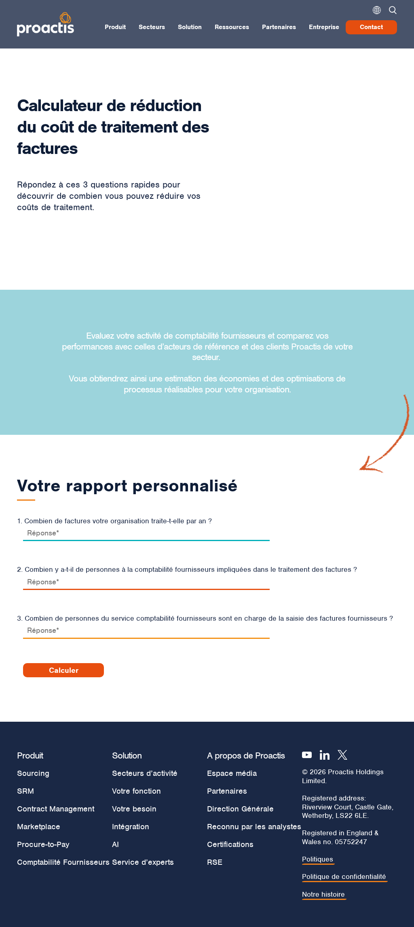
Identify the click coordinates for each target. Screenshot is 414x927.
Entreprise (324, 27)
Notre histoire (323, 894)
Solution (190, 27)
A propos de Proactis (246, 755)
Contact (371, 27)
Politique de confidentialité (344, 876)
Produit (115, 27)
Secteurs (152, 27)
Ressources (232, 27)
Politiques (317, 859)
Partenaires (279, 27)
